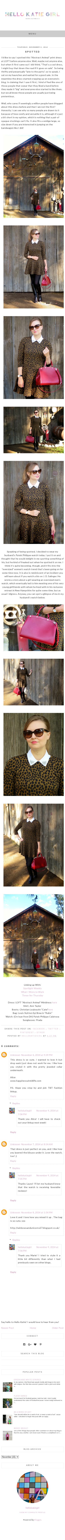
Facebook (39, 1029)
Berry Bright (21, 1428)
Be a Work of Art (22, 1412)
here (54, 1002)
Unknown (15, 1055)
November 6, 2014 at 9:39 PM (37, 1055)
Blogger (37, 1520)
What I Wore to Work (32, 992)
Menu (32, 34)
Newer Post (7, 1328)
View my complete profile (32, 1512)
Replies (16, 1103)
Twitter (53, 1029)
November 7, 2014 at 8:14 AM (37, 1144)
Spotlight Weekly (32, 988)
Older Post (58, 1328)
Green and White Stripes (27, 1380)
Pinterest (27, 1032)
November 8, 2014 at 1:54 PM (37, 1212)
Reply (13, 1096)
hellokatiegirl (25, 1110)
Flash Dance (20, 1396)
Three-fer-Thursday (32, 995)
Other (41, 1032)
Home (33, 1328)
